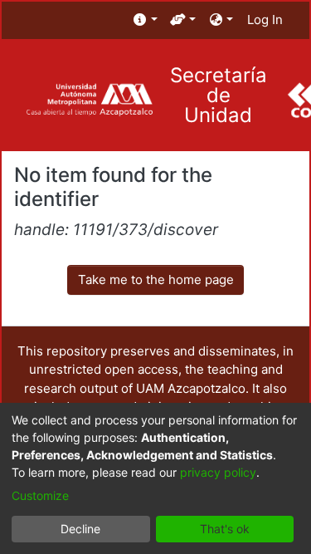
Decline (80, 529)
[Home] (89, 100)
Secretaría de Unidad (218, 95)
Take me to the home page (156, 279)
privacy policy (218, 472)
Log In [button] (265, 19)
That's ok (225, 529)
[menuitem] (145, 20)
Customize (40, 495)
